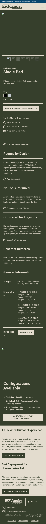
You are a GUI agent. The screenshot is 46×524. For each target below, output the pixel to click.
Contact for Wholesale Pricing (20, 109)
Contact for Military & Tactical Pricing (23, 417)
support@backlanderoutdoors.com (17, 511)
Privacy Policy (12, 521)
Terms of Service (23, 521)
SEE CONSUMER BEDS (12, 456)
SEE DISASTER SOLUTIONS (14, 491)
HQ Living (34, 1)
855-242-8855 (11, 507)
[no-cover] (9, 95)
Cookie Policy (35, 521)
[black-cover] (5, 95)
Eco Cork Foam (26, 1)
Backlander (18, 1)
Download (25, 333)
